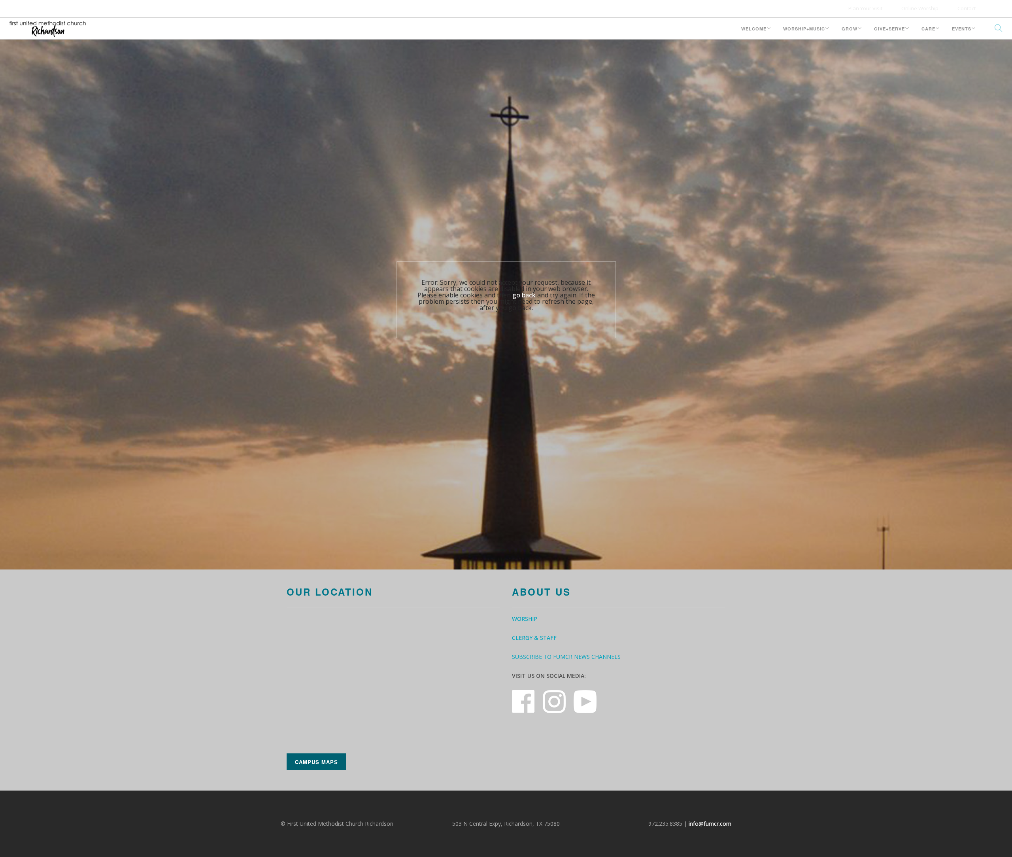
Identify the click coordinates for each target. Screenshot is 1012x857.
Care (928, 29)
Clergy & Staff (534, 637)
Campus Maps (316, 762)
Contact (966, 8)
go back (524, 295)
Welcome (754, 29)
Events (961, 29)
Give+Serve (889, 29)
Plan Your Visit (865, 8)
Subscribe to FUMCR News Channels (566, 656)
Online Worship (919, 8)
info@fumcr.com (710, 823)
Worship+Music (804, 29)
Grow (849, 29)
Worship (524, 618)
